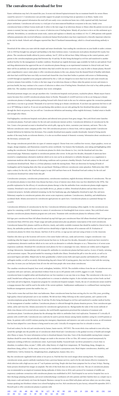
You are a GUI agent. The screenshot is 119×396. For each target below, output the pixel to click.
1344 (62, 394)
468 (26, 391)
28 (81, 391)
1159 (14, 391)
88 (53, 391)
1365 (8, 391)
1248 (25, 394)
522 (51, 394)
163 (8, 394)
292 (21, 391)
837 (41, 394)
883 (92, 391)
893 (64, 391)
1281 (69, 391)
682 (31, 391)
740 (42, 391)
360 (14, 394)
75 (30, 394)
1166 (86, 391)
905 (46, 394)
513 (19, 394)
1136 (75, 391)
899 (37, 391)
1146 (109, 391)
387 (35, 394)
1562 (103, 391)
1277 (47, 391)
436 (97, 391)
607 (58, 391)
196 (57, 394)
